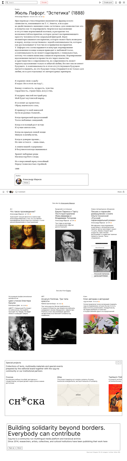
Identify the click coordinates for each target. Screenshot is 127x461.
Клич (85, 296)
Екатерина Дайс (14, 305)
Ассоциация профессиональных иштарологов (20, 297)
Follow (26, 183)
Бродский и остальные (63, 209)
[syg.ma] (3, 2)
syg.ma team (87, 301)
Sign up (11, 448)
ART (42, 296)
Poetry (17, 9)
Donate (44, 2)
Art (11, 209)
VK (101, 452)
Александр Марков (22, 17)
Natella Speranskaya (48, 304)
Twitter (115, 452)
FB (99, 452)
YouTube (110, 452)
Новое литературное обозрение (102, 209)
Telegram (95, 452)
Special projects (13, 363)
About (19, 448)
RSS (119, 452)
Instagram (105, 452)
